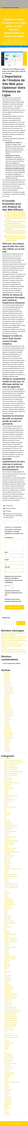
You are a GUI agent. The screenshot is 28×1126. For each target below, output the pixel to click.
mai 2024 (6, 723)
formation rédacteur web (11, 883)
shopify (6, 1048)
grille (5, 913)
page (5, 962)
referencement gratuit (10, 1013)
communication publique (11, 825)
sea (5, 1031)
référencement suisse (10, 1026)
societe (6, 1080)
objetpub (6, 955)
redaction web (8, 1003)
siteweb (11, 517)
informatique (7, 917)
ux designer (7, 1093)
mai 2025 (6, 700)
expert (6, 872)
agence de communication (11, 764)
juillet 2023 (7, 742)
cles (5, 818)
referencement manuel (10, 1018)
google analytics (8, 902)
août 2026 (7, 672)
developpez (7, 854)
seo (14, 515)
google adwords (8, 900)
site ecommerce (8, 1059)
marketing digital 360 (10, 934)
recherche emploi (9, 988)
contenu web (7, 839)
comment (7, 820)
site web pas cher (9, 1074)
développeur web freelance (11, 852)
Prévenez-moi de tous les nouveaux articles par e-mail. (13, 600)
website (6, 1106)
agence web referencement (12, 782)
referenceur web (8, 1029)
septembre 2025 (8, 693)
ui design (6, 1087)
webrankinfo (7, 1104)
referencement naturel (10, 1020)
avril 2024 (7, 725)
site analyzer (7, 1054)
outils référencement (10, 958)
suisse (6, 1084)
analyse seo (16, 40)
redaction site (8, 1001)
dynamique (7, 867)
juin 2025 (6, 699)
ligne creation (8, 927)
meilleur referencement (10, 940)
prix (5, 973)
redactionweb (8, 1005)
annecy (6, 794)
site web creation (9, 1073)
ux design (6, 1091)
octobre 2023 (8, 736)
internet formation (9, 921)
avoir (5, 809)
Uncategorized (8, 1089)
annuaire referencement (10, 796)
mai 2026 (6, 678)
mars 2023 (7, 749)
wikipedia (6, 1108)
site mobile (7, 1065)
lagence (6, 925)
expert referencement (10, 874)
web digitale (7, 1101)
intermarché (7, 919)
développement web (10, 848)
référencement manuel (10, 1016)
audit (5, 805)
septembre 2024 (8, 715)
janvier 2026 (7, 685)
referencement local (10, 1014)
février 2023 (7, 751)
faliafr (9, 511)
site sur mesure (8, 1067)
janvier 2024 (7, 730)
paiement (6, 968)
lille (5, 928)
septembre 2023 (8, 738)
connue (6, 835)
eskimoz (6, 870)
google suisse (8, 908)
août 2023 (7, 740)
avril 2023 (7, 747)
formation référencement (11, 887)
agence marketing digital (11, 773)
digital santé (7, 863)
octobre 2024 (8, 713)
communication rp (9, 827)
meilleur (6, 936)
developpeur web (9, 850)
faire (5, 880)
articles (6, 803)
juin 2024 (6, 721)
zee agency (7, 1114)
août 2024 (7, 717)
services (6, 1046)
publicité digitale (8, 986)
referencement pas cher (11, 1022)
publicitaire (7, 985)
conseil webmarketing (10, 837)
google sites (7, 906)
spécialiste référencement (11, 1082)
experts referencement (10, 876)
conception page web (10, 831)
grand (5, 910)
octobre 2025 (8, 691)
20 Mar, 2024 (9, 506)
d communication (9, 844)
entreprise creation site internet (13, 869)
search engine (8, 1033)
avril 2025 (7, 702)
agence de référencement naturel (13, 771)
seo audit (6, 1041)
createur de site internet (11, 840)
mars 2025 (7, 704)
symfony (6, 1086)
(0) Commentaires (11, 508)
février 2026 (7, 684)
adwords (6, 758)
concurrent (7, 833)
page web (7, 964)
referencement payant (10, 1024)
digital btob (7, 861)
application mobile (9, 799)
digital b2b (7, 859)
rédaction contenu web (10, 996)
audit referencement (10, 807)
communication (8, 824)
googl (5, 895)
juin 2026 (6, 676)
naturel (6, 951)
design (6, 846)
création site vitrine (9, 842)
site (5, 1052)
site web (6, 517)
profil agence (7, 977)
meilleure (6, 943)
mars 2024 (7, 727)
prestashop (7, 971)
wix (5, 1110)
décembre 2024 (8, 710)
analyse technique (9, 788)
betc (5, 810)
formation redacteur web (11, 885)
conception (7, 829)
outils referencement (10, 956)
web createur (8, 1097)
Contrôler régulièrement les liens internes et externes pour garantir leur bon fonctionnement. (15, 238)
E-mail (7, 559)
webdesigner (7, 1102)
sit (5, 1050)
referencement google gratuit (12, 1011)
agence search (8, 779)
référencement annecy (10, 1007)
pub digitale (7, 981)
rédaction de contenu (10, 998)
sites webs (7, 1076)
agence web (7, 781)
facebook (7, 878)
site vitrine (7, 1069)
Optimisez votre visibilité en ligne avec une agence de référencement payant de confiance (12, 646)
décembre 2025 (8, 687)
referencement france (10, 1009)
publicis (6, 983)
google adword (8, 898)
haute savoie (7, 915)
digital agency (8, 857)
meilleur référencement (10, 938)
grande (6, 912)
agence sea (7, 777)
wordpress (7, 1112)
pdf (5, 970)
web (5, 1095)
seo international (8, 1043)
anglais (6, 792)
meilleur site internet (10, 942)
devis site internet (9, 855)
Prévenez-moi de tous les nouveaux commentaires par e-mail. (14, 593)
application (7, 797)
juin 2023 (6, 743)
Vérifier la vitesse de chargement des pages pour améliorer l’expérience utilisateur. (15, 217)
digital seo (7, 865)
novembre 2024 (8, 712)
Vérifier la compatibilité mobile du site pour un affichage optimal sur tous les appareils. (15, 227)
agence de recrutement (10, 769)
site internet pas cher (10, 1063)
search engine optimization (11, 1037)
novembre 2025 (8, 689)
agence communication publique (13, 760)
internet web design (9, 923)
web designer (8, 1099)
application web (8, 801)
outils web (15, 513)
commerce (7, 822)
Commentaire (9, 537)
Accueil (9, 40)
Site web (7, 567)
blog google (7, 812)
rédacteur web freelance (11, 994)
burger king (7, 814)
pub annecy (7, 979)
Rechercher (6, 618)
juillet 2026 (7, 674)
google (6, 897)
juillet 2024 (7, 719)
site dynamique (8, 1056)
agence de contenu (9, 766)
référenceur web (8, 1028)
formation (7, 882)
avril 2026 (7, 680)
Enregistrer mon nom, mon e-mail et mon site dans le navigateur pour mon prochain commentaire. (13, 579)
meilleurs (6, 945)
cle (5, 816)
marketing (7, 932)
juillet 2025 (7, 697)
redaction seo (8, 1000)
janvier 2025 (7, 708)
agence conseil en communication (13, 762)
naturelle (6, 953)
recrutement (7, 990)
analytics (6, 790)
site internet (18, 515)
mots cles (7, 949)
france (6, 891)
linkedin (6, 930)
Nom (6, 552)
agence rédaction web (10, 775)
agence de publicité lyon (11, 767)
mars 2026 (7, 682)
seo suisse (7, 1044)
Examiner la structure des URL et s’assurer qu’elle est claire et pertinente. (15, 232)
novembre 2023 (8, 734)
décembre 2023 (8, 732)
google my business (9, 904)
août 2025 (7, 695)
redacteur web (8, 992)
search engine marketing (11, 1035)
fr (4, 889)
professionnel (8, 975)
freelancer (7, 893)
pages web (9, 515)
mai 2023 (6, 745)
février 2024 (7, 728)
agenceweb (7, 784)
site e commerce (9, 1058)
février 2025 (7, 706)
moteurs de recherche (10, 947)
